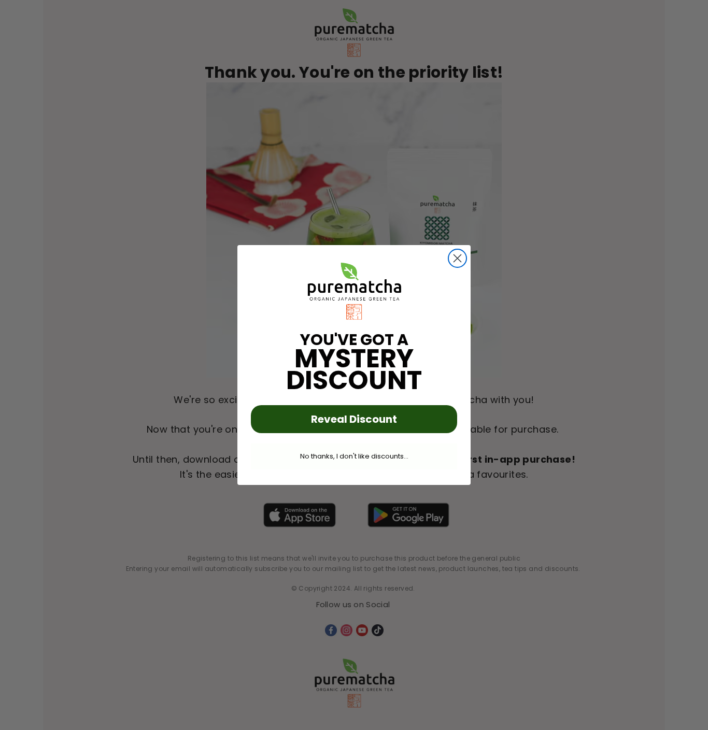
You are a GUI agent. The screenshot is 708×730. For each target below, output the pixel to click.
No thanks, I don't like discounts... (354, 456)
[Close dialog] (457, 258)
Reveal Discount (354, 419)
